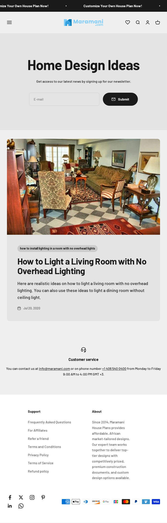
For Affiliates (37, 430)
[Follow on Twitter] (21, 497)
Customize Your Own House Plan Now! (113, 6)
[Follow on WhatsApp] (21, 506)
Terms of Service (40, 463)
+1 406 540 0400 (114, 368)
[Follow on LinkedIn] (10, 506)
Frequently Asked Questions (49, 422)
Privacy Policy (38, 455)
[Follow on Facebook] (10, 497)
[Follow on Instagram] (32, 497)
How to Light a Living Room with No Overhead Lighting (81, 266)
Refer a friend (38, 438)
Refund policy (38, 471)
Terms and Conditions (44, 446)
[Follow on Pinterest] (43, 497)
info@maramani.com (54, 368)
